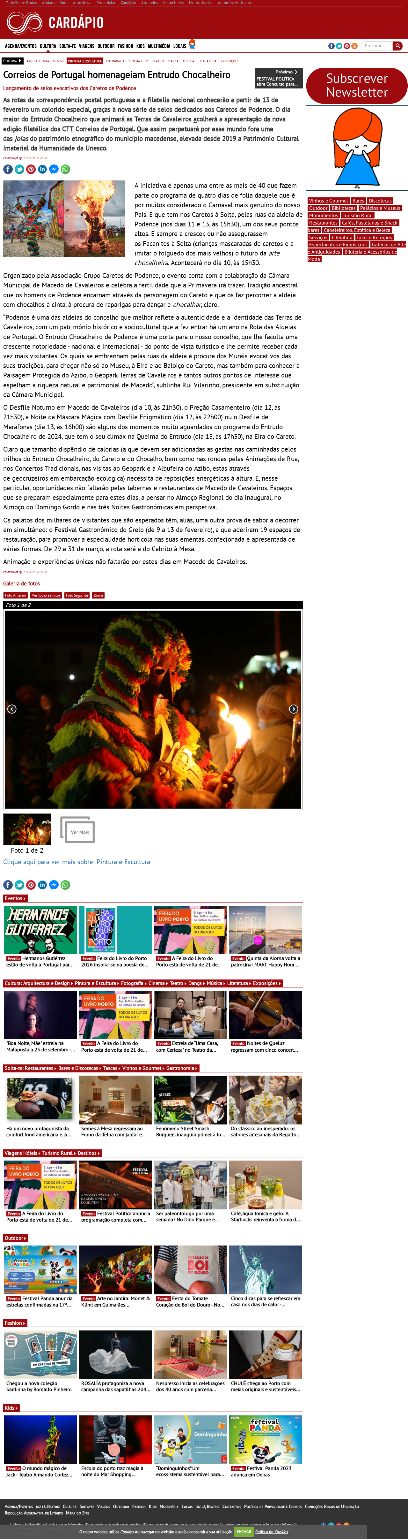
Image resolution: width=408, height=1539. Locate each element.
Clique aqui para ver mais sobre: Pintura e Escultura (76, 861)
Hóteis (30, 1153)
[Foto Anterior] (63, 709)
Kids (140, 45)
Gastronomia (180, 1068)
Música (214, 983)
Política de (271, 1531)
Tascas (110, 1068)
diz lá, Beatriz (48, 1506)
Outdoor (106, 45)
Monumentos (323, 215)
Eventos (13, 898)
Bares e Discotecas (78, 1068)
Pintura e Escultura (95, 983)
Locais (187, 1506)
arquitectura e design (45, 61)
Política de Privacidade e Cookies (273, 1506)
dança (173, 61)
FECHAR (244, 1531)
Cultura (69, 1506)
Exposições (265, 983)
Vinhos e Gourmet (141, 1068)
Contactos (231, 1506)
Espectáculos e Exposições (338, 244)
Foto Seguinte (77, 595)
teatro (158, 61)
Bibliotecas (344, 208)
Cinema (157, 983)
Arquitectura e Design (46, 983)
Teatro (176, 983)
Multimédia (169, 1506)
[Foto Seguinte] (243, 709)
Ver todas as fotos (46, 595)
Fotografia (132, 983)
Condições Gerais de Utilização (332, 1506)
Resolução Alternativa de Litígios (34, 1513)
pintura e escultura (85, 61)
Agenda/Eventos (21, 45)
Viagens (103, 1506)
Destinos (87, 1153)
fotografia (115, 61)
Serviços (318, 237)
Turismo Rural (57, 1153)
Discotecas (380, 200)
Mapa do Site (77, 1513)
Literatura (237, 983)
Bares (358, 200)
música (188, 61)
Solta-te (87, 1506)
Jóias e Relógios (374, 237)
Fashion (125, 45)
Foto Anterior (15, 595)
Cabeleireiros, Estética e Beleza (357, 230)
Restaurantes (39, 1068)
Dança (195, 983)
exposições (229, 61)
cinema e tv (138, 61)
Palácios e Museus (380, 208)
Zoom (98, 595)
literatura (207, 61)
